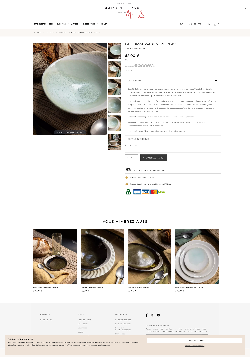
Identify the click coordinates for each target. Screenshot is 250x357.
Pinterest (137, 145)
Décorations (83, 324)
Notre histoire (46, 320)
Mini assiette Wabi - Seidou (45, 287)
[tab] (173, 80)
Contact (243, 8)
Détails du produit (138, 139)
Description (134, 81)
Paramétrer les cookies (194, 346)
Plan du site (120, 334)
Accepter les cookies (194, 340)
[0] (215, 24)
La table (81, 332)
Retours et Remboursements (123, 329)
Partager (127, 145)
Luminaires (82, 328)
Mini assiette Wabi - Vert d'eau (189, 287)
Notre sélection (84, 320)
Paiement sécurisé (123, 320)
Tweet (132, 145)
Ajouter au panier (153, 158)
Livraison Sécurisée (123, 324)
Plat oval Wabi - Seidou (138, 287)
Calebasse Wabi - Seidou (92, 287)
